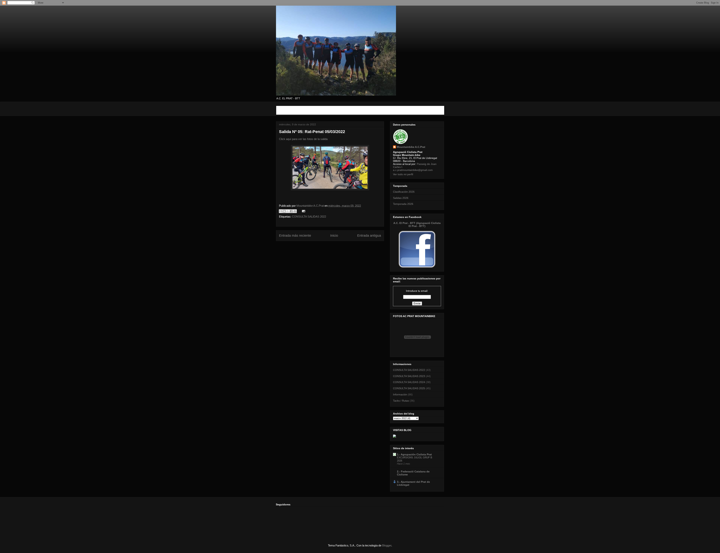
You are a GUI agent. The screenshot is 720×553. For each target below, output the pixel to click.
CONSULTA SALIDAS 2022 (309, 216)
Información (400, 394)
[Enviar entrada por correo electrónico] (302, 211)
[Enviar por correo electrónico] (281, 211)
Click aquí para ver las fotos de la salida (303, 139)
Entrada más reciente (295, 235)
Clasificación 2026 (404, 191)
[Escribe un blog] (284, 211)
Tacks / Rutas (401, 400)
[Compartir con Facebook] (291, 211)
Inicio (334, 235)
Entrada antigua (369, 235)
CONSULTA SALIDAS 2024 (409, 382)
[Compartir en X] (288, 211)
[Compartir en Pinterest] (295, 211)
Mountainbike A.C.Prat (411, 146)
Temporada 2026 (403, 203)
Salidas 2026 (400, 197)
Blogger (386, 545)
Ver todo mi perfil (403, 174)
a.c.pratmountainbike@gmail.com (413, 169)
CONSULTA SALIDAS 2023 (409, 376)
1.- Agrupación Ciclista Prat (414, 454)
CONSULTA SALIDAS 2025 (409, 388)
